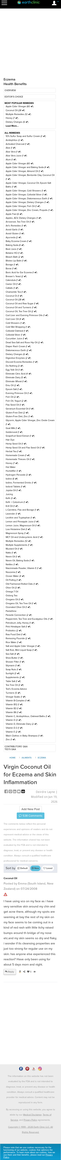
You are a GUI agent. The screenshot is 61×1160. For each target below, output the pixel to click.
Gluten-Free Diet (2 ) (17, 412)
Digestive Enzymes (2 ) (18, 358)
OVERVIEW (10, 90)
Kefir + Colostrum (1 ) (17, 502)
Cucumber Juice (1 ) (16, 338)
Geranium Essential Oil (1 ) (20, 408)
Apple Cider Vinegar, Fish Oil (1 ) (23, 206)
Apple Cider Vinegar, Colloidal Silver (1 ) (26, 194)
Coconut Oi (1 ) (14, 295)
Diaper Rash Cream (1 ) (18, 346)
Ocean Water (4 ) (15, 576)
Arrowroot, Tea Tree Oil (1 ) (20, 221)
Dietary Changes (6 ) (17, 122)
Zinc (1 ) (10, 739)
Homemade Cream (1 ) (18, 455)
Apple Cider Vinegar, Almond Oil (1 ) (24, 171)
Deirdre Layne (45, 792)
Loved (49, 868)
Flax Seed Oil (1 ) (15, 404)
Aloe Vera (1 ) (13, 151)
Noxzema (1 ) (13, 572)
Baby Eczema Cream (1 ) (19, 241)
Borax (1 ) (11, 268)
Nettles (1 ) (12, 564)
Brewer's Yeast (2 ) (16, 276)
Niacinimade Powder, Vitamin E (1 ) (24, 568)
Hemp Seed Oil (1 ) (16, 443)
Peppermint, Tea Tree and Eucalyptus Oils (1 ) (29, 619)
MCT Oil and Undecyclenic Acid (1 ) (24, 537)
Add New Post (30, 809)
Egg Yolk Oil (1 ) (14, 369)
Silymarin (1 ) (13, 665)
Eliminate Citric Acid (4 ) (18, 373)
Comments (32, 815)
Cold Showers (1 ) (15, 323)
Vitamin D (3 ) (13, 720)
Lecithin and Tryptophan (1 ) (20, 517)
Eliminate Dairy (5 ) (16, 377)
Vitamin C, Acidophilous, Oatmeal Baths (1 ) (28, 716)
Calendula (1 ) (13, 280)
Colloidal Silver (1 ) (16, 334)
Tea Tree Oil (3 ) (15, 685)
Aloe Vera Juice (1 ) (16, 155)
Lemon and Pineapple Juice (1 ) (22, 521)
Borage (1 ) (12, 264)
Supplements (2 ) (15, 677)
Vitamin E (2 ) (13, 731)
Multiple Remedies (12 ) (18, 114)
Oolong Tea (11, 595)
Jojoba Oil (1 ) (13, 490)
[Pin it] (11, 792)
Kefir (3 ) (11, 498)
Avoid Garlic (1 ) (14, 229)
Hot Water (11, 467)
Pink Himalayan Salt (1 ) (18, 626)
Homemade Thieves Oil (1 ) (20, 459)
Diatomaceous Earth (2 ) (19, 350)
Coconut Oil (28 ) (15, 110)
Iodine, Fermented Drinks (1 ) (21, 482)
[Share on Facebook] (6, 792)
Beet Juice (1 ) (14, 249)
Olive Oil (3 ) (13, 587)
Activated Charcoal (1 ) (18, 144)
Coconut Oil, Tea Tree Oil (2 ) (21, 311)
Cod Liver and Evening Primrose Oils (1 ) (27, 315)
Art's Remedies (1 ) (16, 225)
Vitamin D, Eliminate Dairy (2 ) (21, 724)
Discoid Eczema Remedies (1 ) (22, 362)
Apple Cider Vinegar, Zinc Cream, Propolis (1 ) (29, 210)
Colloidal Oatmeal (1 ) (17, 330)
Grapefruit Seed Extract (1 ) (20, 435)
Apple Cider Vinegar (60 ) (19, 106)
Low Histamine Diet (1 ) (18, 529)
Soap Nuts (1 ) (13, 669)
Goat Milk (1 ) (13, 428)
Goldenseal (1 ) (14, 432)
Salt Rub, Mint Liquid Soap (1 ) (21, 650)
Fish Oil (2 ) (12, 397)
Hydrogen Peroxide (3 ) (18, 474)
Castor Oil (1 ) (13, 284)
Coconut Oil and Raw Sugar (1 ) (22, 303)
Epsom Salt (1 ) (14, 389)
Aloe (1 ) (11, 147)
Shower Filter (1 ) (15, 661)
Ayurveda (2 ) (13, 237)
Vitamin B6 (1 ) (14, 712)
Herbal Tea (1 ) (14, 451)
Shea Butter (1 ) (14, 657)
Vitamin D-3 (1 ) (14, 727)
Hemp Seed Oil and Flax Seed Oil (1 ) (25, 447)
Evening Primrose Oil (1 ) (19, 393)
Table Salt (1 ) (13, 681)
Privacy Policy (30, 1120)
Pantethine (11, 611)
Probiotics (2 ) (13, 630)
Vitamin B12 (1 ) (14, 704)
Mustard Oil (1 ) (14, 548)
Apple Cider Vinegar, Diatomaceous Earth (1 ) (29, 198)
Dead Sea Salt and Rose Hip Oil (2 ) (24, 342)
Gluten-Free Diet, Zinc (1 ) (19, 416)
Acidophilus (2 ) (14, 140)
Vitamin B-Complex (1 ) (18, 700)
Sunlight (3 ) (13, 673)
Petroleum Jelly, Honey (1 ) (20, 622)
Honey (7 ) (12, 118)
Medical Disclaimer (32, 1114)
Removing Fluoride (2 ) (18, 638)
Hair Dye (10, 439)
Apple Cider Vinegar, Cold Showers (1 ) (26, 190)
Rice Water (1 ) (14, 642)
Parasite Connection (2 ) (19, 615)
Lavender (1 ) (13, 513)
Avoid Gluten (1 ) (15, 233)
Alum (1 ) (11, 159)
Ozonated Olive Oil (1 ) (18, 607)
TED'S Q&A (10, 749)
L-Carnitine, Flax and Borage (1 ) (22, 509)
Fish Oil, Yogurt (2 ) (16, 400)
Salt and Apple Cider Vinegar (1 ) (23, 646)
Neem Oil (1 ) (13, 556)
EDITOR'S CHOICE (14, 96)
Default (23, 868)
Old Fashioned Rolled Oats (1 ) (22, 584)
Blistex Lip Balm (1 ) (16, 260)
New (36, 868)
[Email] (19, 792)
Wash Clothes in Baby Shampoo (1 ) (24, 735)
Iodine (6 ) (12, 478)
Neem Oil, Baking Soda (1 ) (20, 560)
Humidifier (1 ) (13, 470)
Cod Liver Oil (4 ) (15, 319)
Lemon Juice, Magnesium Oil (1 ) (23, 525)
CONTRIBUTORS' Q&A (16, 746)
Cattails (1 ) (12, 288)
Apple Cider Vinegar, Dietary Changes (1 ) (27, 202)
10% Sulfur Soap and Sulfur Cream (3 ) (26, 136)
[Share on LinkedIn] (15, 792)
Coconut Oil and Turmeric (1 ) (21, 307)
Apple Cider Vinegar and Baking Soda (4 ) (27, 167)
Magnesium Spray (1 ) (17, 533)
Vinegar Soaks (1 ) (16, 696)
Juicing (9, 494)
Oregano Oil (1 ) (14, 599)
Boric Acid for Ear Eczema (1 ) (21, 272)
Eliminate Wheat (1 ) (16, 381)
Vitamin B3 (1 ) (14, 708)
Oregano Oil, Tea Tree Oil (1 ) (21, 603)
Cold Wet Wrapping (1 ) (18, 327)
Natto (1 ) (11, 552)
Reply (10, 971)
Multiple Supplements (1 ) (19, 545)
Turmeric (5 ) (13, 692)
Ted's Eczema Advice (16, 689)
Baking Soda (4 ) (15, 245)
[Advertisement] (30, 1032)
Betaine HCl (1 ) (14, 253)
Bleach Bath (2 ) (15, 257)
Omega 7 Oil (12, 591)
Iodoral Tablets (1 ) (16, 486)
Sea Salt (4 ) (13, 654)
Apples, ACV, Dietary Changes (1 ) (23, 218)
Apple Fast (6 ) (14, 214)
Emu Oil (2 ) (12, 385)
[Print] (23, 792)
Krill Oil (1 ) (12, 506)
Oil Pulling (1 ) (13, 580)
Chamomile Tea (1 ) (16, 292)
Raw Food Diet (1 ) (16, 634)
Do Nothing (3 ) (14, 365)
